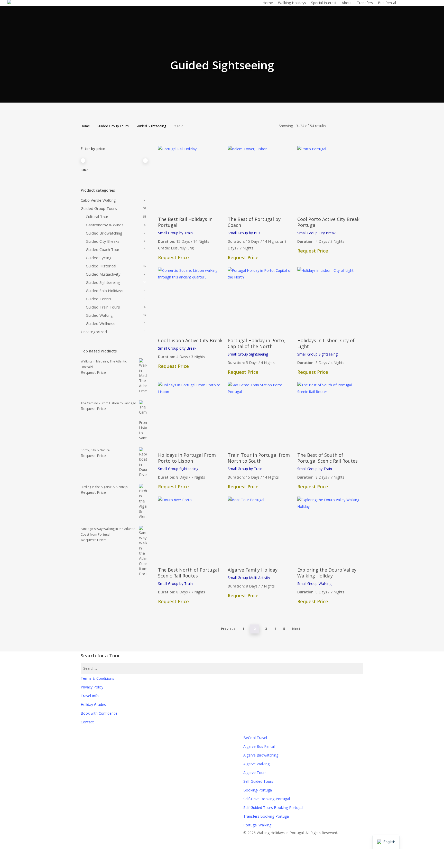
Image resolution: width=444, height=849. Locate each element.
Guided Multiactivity (103, 274)
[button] (222, 845)
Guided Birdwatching (104, 233)
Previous (228, 629)
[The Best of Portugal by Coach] (260, 178)
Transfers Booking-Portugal (266, 816)
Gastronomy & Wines (105, 224)
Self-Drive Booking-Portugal (266, 798)
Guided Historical (101, 265)
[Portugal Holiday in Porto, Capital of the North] (260, 300)
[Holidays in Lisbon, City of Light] (330, 300)
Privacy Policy (92, 687)
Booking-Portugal (258, 790)
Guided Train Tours (103, 307)
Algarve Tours (254, 772)
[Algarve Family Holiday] (260, 529)
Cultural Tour (97, 216)
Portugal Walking (257, 825)
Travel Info (90, 695)
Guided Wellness (100, 323)
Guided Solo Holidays (104, 290)
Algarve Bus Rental (259, 746)
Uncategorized (94, 331)
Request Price (93, 372)
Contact (87, 722)
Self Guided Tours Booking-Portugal (273, 807)
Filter (84, 170)
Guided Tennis (98, 298)
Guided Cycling (99, 257)
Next (296, 629)
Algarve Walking (256, 763)
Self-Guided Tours (258, 781)
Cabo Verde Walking (98, 200)
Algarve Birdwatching (260, 755)
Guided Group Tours (113, 126)
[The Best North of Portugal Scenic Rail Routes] (191, 529)
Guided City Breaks (102, 241)
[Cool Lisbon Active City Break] (191, 300)
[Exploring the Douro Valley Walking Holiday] (330, 529)
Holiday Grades (93, 704)
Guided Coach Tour (102, 249)
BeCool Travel (255, 737)
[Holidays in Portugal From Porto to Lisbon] (191, 414)
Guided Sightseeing (150, 126)
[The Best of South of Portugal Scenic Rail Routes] (330, 414)
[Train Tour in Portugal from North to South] (260, 414)
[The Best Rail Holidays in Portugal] (191, 178)
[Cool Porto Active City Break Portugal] (330, 178)
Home (85, 126)
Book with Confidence (99, 713)
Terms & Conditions (97, 678)
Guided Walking (99, 315)
